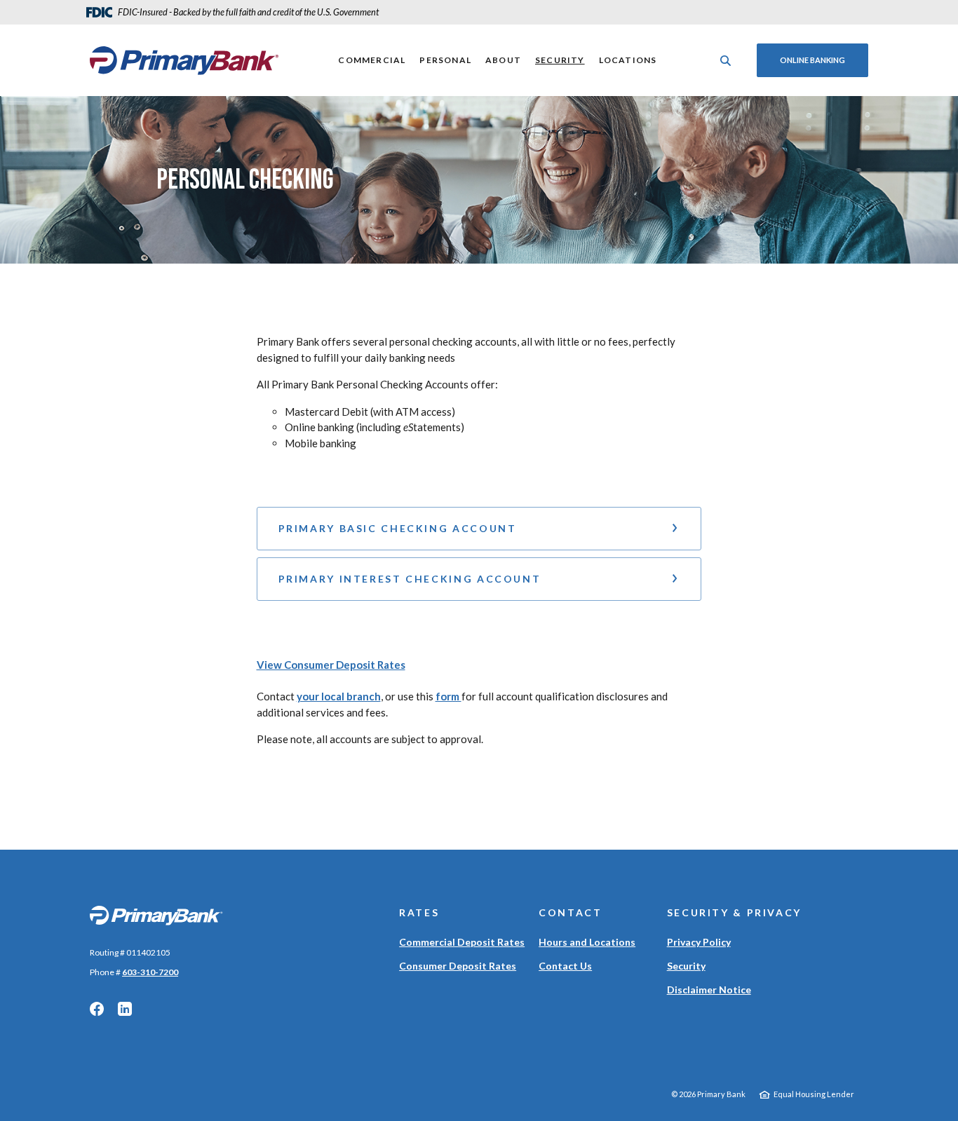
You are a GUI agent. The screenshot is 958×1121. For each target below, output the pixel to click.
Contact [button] (570, 912)
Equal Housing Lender (814, 1094)
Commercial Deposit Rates (462, 942)
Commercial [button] (371, 60)
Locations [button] (628, 60)
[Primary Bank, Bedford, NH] (184, 60)
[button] (479, 529)
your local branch (339, 696)
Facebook (97, 1009)
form (448, 696)
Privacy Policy (699, 942)
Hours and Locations (587, 942)
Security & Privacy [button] (734, 912)
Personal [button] (445, 60)
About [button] (503, 60)
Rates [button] (419, 912)
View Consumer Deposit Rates (331, 664)
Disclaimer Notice (709, 990)
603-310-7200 (150, 972)
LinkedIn (125, 1009)
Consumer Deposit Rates (457, 966)
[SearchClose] (726, 61)
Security (560, 60)
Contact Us (565, 966)
